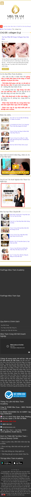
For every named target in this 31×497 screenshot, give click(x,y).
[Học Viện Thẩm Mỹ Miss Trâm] (15, 12)
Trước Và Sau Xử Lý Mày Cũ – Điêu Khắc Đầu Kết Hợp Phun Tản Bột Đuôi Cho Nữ (19, 139)
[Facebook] (13, 470)
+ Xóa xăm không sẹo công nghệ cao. (12, 451)
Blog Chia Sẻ (5, 41)
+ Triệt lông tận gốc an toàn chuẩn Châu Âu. (14, 454)
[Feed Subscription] (30, 32)
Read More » (5, 69)
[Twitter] (15, 470)
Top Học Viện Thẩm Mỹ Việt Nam (9, 330)
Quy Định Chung (5, 325)
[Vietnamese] (4, 494)
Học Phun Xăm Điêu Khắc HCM (9, 362)
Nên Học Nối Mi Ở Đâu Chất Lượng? (19, 144)
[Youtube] (16, 470)
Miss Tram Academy (6, 29)
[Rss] (12, 470)
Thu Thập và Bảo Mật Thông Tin (9, 327)
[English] (2, 494)
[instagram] (18, 470)
